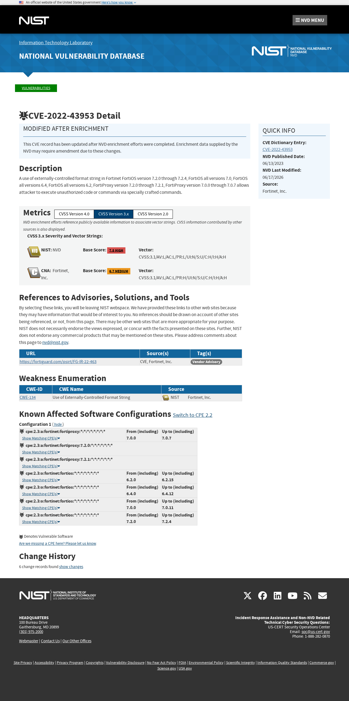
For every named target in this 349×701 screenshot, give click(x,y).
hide (57, 424)
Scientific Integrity (240, 662)
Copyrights (95, 662)
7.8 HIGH (116, 250)
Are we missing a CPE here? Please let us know (57, 543)
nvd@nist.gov (55, 342)
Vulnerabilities (36, 88)
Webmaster (28, 641)
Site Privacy (23, 662)
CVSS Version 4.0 (74, 214)
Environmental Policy (206, 662)
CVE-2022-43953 (278, 149)
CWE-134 (28, 397)
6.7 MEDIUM (118, 271)
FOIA (182, 662)
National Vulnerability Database (82, 56)
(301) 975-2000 (31, 631)
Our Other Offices (76, 641)
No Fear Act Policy (161, 662)
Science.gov (166, 668)
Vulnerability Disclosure (125, 662)
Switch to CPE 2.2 (192, 415)
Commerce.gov (321, 662)
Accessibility (44, 662)
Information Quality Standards (282, 662)
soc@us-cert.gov (316, 631)
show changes (71, 566)
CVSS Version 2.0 (153, 214)
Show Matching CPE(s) (40, 438)
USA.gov (185, 668)
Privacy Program (70, 662)
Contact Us (50, 641)
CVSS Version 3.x (113, 214)
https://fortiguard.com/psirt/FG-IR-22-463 (58, 361)
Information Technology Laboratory (55, 43)
